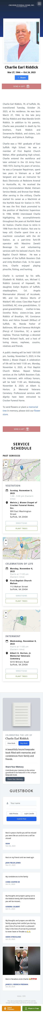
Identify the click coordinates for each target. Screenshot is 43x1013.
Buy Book (23, 743)
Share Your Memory (15, 779)
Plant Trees (21, 528)
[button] (21, 467)
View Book (11, 743)
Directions (21, 523)
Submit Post (21, 819)
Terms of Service (27, 1003)
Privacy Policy (15, 1003)
